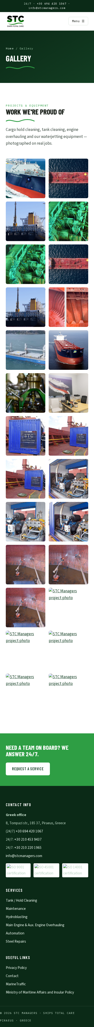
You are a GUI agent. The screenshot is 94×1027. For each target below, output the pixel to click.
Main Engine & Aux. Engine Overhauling (35, 925)
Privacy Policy (16, 967)
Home (10, 48)
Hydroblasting (16, 916)
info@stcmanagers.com (46, 8)
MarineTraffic (16, 984)
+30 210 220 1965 (28, 847)
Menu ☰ (78, 21)
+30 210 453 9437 (28, 839)
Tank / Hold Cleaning (21, 900)
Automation (15, 933)
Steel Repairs (16, 941)
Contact (12, 976)
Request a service (28, 768)
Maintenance (16, 908)
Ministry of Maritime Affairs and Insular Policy (40, 992)
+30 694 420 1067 (51, 3)
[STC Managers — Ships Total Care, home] (15, 21)
